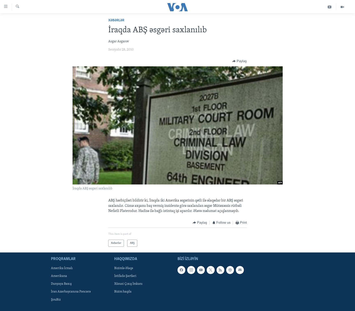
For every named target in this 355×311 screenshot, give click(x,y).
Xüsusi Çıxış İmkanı (128, 284)
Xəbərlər (116, 20)
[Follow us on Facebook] (181, 270)
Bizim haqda (122, 292)
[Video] (342, 7)
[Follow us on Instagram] (191, 270)
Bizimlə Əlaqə (123, 268)
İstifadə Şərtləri (125, 276)
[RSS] (220, 270)
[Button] (239, 61)
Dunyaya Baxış (61, 284)
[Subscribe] (240, 270)
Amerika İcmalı (62, 268)
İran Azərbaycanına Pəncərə (71, 292)
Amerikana (59, 276)
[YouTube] (329, 7)
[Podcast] (230, 270)
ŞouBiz (56, 299)
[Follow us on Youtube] (201, 270)
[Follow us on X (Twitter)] (210, 270)
